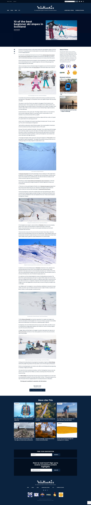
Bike (16, 10)
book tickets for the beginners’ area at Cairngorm (38, 180)
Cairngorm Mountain (23, 173)
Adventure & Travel (69, 10)
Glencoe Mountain (22, 331)
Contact (14, 1)
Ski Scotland (36, 67)
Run (8, 10)
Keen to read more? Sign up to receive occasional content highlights (45, 465)
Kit (19, 10)
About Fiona (9, 1)
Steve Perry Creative (51, 500)
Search (76, 1)
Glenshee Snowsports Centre (47, 186)
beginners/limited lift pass (44, 189)
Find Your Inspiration (45, 451)
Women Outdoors (79, 10)
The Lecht (28, 99)
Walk (12, 10)
